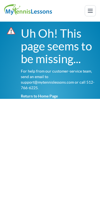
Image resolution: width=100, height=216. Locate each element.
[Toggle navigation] (90, 10)
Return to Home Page (39, 96)
